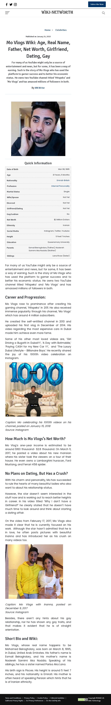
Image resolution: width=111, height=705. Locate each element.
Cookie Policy (42, 698)
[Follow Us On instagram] (15, 4)
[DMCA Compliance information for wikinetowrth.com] (83, 699)
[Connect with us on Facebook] (6, 4)
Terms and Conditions (13, 698)
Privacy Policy (29, 698)
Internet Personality (60, 186)
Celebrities (60, 30)
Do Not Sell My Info (53, 701)
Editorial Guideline (57, 698)
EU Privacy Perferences (34, 701)
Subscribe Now (96, 4)
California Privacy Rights (14, 701)
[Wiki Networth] (56, 12)
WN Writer (40, 87)
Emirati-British (63, 180)
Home (48, 30)
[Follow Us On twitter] (11, 4)
